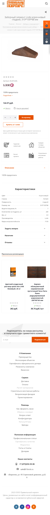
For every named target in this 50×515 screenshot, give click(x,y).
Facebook (22, 506)
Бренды (25, 425)
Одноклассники (33, 506)
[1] (4, 77)
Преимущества (25, 357)
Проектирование (25, 397)
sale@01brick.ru (26, 469)
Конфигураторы (25, 418)
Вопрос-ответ (25, 415)
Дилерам (25, 451)
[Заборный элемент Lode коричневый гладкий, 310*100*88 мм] (25, 54)
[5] (13, 77)
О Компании (25, 353)
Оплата (25, 384)
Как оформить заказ (25, 409)
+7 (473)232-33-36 (27, 464)
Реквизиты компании (25, 367)
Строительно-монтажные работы (25, 391)
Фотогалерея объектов (25, 360)
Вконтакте (16, 506)
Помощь (25, 405)
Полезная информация (25, 434)
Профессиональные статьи (25, 438)
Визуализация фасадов (25, 394)
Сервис (25, 377)
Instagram (28, 506)
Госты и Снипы (25, 448)
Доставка (25, 381)
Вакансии (25, 370)
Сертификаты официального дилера (25, 363)
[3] (9, 77)
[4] (11, 77)
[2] (6, 77)
